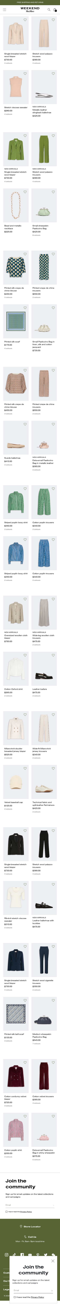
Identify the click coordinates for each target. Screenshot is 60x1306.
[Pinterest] (37, 1254)
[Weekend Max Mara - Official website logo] (30, 9)
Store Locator (32, 1227)
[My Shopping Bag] (54, 9)
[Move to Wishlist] (25, 19)
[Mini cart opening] (59, 10)
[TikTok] (14, 1254)
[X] (45, 1254)
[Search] (49, 9)
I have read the (20, 1212)
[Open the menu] (4, 9)
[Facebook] (22, 1254)
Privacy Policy (26, 1212)
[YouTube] (30, 1254)
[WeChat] (53, 1254)
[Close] (52, 1261)
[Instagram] (6, 1254)
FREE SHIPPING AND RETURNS (30, 2)
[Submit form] (53, 1205)
